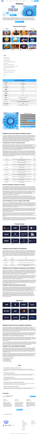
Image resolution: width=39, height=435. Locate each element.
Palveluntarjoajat (6, 63)
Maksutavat (5, 69)
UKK (4, 73)
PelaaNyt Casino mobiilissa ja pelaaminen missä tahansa (10, 66)
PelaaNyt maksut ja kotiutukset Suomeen (9, 67)
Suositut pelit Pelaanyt (6, 57)
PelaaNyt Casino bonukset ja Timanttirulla (9, 64)
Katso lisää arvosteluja (19, 409)
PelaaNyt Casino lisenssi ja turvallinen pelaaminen (10, 70)
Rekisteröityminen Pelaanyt (7, 60)
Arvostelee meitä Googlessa (33, 396)
